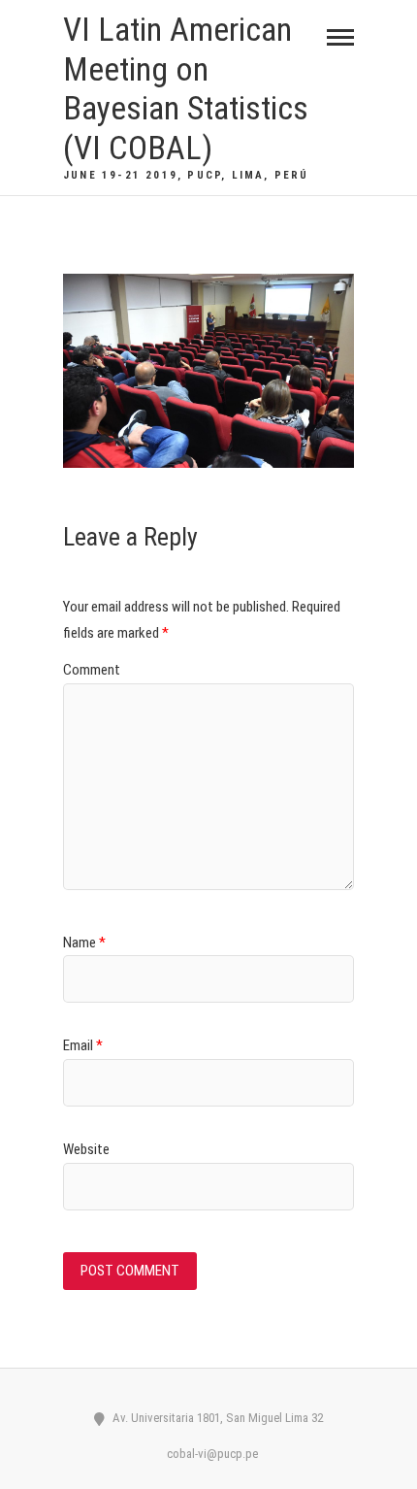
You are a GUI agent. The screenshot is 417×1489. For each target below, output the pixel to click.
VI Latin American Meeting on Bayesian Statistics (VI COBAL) (185, 88)
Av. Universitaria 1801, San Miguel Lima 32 (216, 1417)
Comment (91, 669)
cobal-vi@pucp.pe (211, 1453)
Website (86, 1149)
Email (83, 1045)
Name (84, 942)
